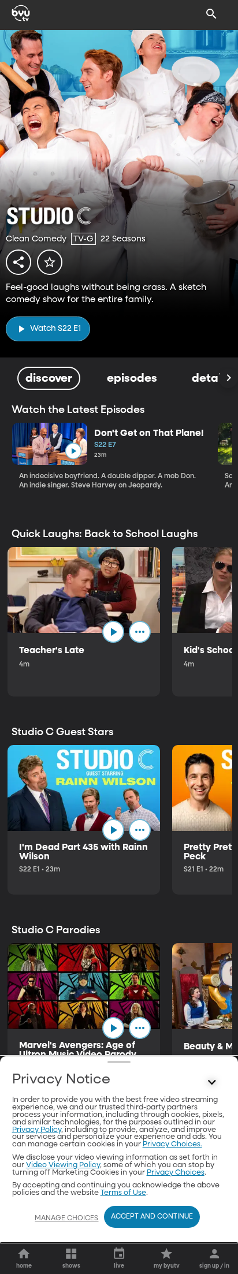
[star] (49, 262)
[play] (73, 451)
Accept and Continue (152, 1216)
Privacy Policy (36, 1130)
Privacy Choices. (172, 1144)
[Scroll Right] (228, 378)
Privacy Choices (175, 1172)
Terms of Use (123, 1193)
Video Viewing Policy (63, 1165)
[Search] (211, 14)
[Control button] (211, 1082)
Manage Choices (66, 1218)
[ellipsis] (140, 632)
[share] (18, 262)
